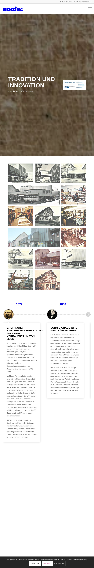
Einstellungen (59, 563)
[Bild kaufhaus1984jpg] (21, 281)
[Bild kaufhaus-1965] (48, 259)
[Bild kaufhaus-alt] (48, 281)
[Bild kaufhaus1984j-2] (48, 174)
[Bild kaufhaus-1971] (74, 259)
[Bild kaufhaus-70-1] (74, 238)
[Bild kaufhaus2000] (21, 174)
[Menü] (89, 9)
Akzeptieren (35, 563)
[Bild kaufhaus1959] (74, 174)
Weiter (88, 314)
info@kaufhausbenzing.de (84, 1)
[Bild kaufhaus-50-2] (74, 195)
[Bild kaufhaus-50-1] (21, 217)
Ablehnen (46, 563)
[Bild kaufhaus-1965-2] (34, 195)
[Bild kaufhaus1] (34, 238)
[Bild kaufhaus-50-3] (74, 217)
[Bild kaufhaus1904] (48, 217)
